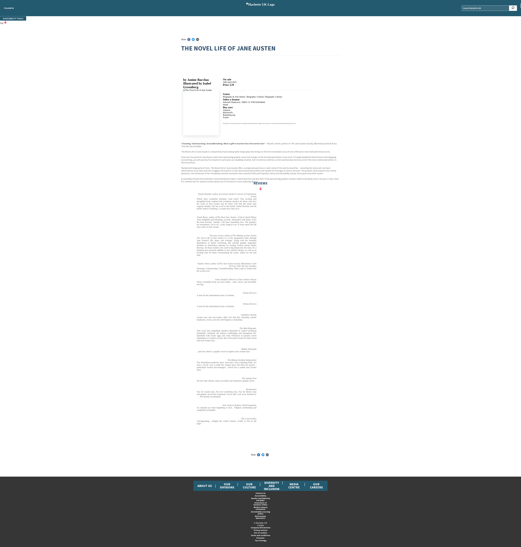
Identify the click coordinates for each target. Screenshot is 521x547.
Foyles (226, 117)
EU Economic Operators (260, 517)
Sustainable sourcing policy (260, 513)
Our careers (316, 486)
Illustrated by (197, 85)
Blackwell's (228, 112)
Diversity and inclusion (271, 485)
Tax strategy (260, 540)
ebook (225, 104)
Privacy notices (260, 530)
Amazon (226, 110)
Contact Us (261, 493)
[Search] (513, 8)
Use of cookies (260, 533)
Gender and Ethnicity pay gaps (260, 499)
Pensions (260, 538)
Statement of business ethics (260, 504)
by (196, 80)
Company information (260, 527)
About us (204, 485)
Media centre (294, 486)
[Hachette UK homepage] (260, 8)
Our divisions (227, 486)
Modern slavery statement (260, 508)
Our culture (249, 486)
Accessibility (260, 496)
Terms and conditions (260, 535)
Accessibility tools (13, 18)
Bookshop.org (229, 115)
